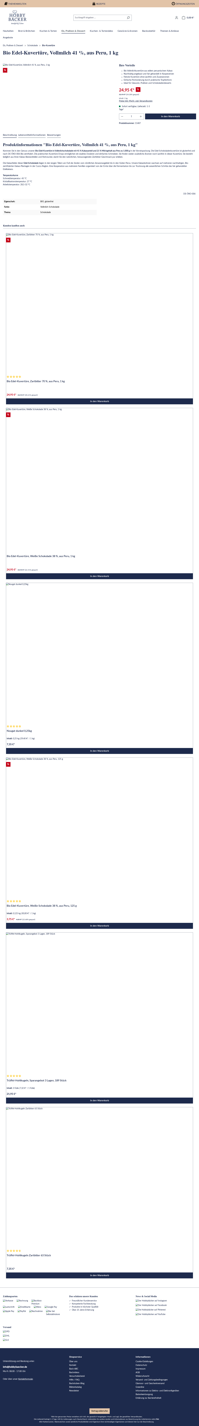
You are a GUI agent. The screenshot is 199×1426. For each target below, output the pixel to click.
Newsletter (74, 1391)
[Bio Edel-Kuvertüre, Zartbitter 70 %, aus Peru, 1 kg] (99, 303)
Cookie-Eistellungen (144, 1362)
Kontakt (72, 1365)
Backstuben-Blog (76, 1383)
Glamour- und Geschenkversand (150, 1383)
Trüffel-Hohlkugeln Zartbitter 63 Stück (29, 1255)
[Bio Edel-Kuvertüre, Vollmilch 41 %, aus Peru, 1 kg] (58, 95)
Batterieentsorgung (144, 1394)
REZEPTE (100, 4)
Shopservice (75, 1357)
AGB (138, 1373)
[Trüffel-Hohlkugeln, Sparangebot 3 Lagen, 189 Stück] (99, 1003)
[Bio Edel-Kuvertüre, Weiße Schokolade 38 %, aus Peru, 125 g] (99, 828)
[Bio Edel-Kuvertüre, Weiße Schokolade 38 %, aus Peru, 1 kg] (99, 478)
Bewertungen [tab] (54, 135)
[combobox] (99, 18)
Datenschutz (141, 1365)
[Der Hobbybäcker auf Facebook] (151, 1305)
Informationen (143, 1357)
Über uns (73, 1362)
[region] (58, 95)
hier (157, 1419)
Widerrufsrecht (142, 1376)
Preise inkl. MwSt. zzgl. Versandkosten (136, 101)
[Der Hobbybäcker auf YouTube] (150, 1314)
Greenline (140, 1387)
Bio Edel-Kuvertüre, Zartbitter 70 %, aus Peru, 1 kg (36, 381)
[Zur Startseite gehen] (17, 17)
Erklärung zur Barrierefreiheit (148, 1398)
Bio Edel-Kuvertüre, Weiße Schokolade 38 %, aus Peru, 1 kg (41, 556)
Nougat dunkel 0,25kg (19, 731)
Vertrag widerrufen (99, 1411)
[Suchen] (128, 18)
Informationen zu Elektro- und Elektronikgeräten (157, 1391)
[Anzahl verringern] (122, 117)
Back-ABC (73, 1369)
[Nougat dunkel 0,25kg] (99, 653)
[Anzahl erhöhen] (141, 117)
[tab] (10, 135)
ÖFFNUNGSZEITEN (185, 4)
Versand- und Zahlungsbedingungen (152, 1380)
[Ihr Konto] (176, 18)
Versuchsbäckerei (77, 1376)
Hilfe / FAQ (74, 1380)
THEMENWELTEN (17, 4)
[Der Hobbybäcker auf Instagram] (151, 1301)
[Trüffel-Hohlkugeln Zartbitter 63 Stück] (99, 1177)
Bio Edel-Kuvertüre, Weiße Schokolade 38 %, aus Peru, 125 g (42, 906)
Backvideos (74, 1373)
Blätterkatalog (75, 1387)
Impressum (141, 1369)
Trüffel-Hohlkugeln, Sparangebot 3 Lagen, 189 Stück (36, 1080)
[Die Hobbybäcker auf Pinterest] (151, 1310)
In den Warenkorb (170, 116)
